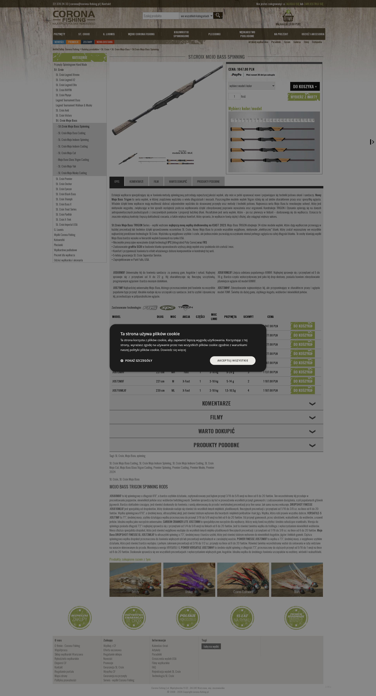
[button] (136, 360)
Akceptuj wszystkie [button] (232, 360)
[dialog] (188, 348)
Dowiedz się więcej (173, 350)
